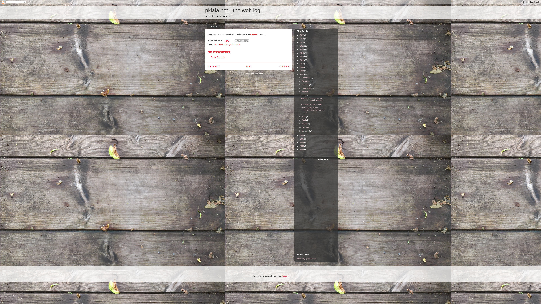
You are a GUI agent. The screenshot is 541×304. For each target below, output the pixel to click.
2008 (302, 71)
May (304, 117)
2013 (302, 53)
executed (254, 34)
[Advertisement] (308, 200)
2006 (302, 135)
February (306, 127)
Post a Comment (218, 57)
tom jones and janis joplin (311, 104)
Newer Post (213, 66)
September (306, 88)
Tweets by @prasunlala (306, 259)
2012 (302, 57)
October (305, 85)
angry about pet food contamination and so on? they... (312, 110)
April (304, 120)
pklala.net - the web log (232, 10)
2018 (302, 39)
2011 (302, 60)
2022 (302, 35)
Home (249, 66)
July (304, 95)
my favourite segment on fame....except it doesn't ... (313, 99)
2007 (302, 74)
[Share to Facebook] (244, 40)
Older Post (284, 66)
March (305, 124)
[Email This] (236, 40)
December (306, 78)
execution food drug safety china (227, 44)
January (305, 131)
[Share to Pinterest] (247, 40)
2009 (302, 67)
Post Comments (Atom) (254, 74)
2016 (302, 42)
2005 (302, 139)
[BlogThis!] (239, 40)
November (306, 81)
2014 (302, 49)
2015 (302, 46)
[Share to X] (241, 40)
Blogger (284, 276)
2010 (302, 64)
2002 (302, 150)
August (305, 92)
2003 (302, 146)
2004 (302, 143)
